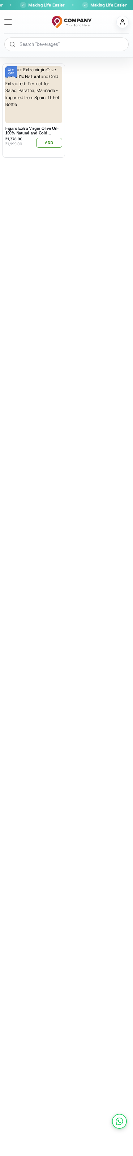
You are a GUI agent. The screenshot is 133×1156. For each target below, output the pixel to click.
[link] (119, 1121)
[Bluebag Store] (64, 22)
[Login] (122, 22)
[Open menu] (8, 22)
